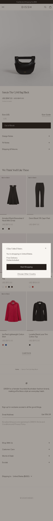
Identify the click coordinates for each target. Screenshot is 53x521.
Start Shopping (26, 267)
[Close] (46, 248)
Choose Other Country (26, 274)
